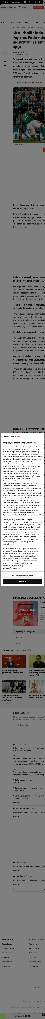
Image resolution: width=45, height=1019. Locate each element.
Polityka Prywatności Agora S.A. (30, 515)
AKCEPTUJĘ (22, 581)
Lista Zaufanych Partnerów (12, 568)
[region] (22, 509)
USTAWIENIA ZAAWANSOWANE (22, 575)
